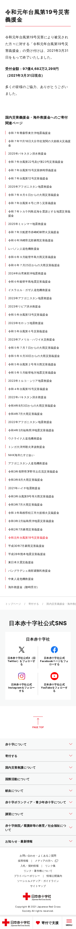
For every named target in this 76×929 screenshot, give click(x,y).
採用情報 (23, 860)
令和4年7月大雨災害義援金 (25, 413)
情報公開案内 (54, 875)
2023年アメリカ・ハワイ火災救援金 (31, 339)
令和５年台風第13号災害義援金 (28, 314)
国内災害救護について (20, 767)
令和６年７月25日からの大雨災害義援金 (34, 265)
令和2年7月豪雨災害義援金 (25, 529)
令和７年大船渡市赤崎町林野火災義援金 (33, 232)
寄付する (33, 603)
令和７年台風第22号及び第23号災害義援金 (35, 161)
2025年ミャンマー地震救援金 (27, 224)
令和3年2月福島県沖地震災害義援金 (31, 521)
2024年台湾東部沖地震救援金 (27, 273)
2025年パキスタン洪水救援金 (27, 153)
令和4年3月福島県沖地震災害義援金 (31, 430)
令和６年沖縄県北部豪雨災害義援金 (30, 240)
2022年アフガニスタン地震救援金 (30, 422)
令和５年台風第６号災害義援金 (28, 331)
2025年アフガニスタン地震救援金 (30, 186)
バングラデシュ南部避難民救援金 (29, 570)
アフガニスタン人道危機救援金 (28, 463)
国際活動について (17, 779)
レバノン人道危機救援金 (23, 248)
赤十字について (16, 744)
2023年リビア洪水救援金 (24, 306)
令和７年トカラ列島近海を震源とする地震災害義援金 (39, 213)
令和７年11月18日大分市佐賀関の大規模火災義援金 (39, 143)
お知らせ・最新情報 (19, 841)
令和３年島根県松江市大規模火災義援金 (33, 512)
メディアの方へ (44, 860)
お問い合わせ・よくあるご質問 (38, 855)
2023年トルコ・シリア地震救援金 (30, 380)
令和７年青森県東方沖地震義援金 (29, 133)
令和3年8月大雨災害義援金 (25, 479)
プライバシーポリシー (27, 875)
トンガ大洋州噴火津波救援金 (26, 446)
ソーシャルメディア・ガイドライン (38, 880)
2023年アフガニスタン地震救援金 (30, 298)
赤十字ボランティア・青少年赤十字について (35, 802)
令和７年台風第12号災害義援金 (28, 178)
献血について (14, 790)
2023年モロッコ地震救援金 (26, 323)
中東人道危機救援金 (21, 579)
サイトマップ (38, 886)
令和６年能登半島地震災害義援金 (29, 281)
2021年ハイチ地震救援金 (24, 488)
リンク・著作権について (38, 870)
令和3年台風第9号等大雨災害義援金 (31, 496)
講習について (14, 814)
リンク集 (50, 865)
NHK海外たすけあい (21, 455)
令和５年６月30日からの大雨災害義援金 (34, 356)
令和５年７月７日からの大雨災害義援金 (33, 347)
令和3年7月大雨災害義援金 (25, 504)
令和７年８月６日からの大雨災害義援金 (33, 194)
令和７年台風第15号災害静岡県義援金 (32, 170)
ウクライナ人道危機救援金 (25, 438)
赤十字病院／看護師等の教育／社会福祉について (35, 828)
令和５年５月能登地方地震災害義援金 (32, 372)
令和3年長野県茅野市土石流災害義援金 (33, 471)
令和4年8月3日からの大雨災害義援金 (32, 405)
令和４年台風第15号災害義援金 (28, 389)
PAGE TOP (38, 722)
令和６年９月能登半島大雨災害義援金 (32, 257)
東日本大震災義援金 (21, 562)
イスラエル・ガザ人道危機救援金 (29, 290)
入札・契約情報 (29, 865)
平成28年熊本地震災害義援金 (27, 554)
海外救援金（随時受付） (23, 587)
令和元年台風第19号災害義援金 (28, 537)
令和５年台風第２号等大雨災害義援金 (32, 364)
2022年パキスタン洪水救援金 (27, 397)
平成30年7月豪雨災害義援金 (26, 545)
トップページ (13, 603)
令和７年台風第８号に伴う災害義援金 (32, 203)
